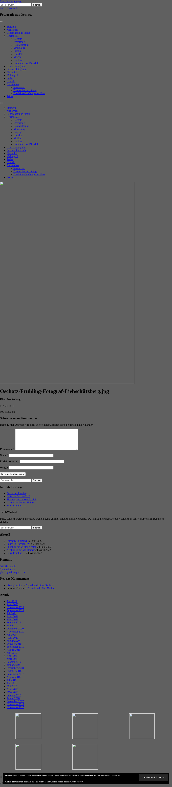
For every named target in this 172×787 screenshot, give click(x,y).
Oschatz (17, 38)
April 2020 (12, 637)
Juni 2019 (12, 652)
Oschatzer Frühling (17, 493)
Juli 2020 (11, 634)
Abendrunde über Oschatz (39, 585)
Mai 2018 (12, 686)
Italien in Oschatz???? (18, 496)
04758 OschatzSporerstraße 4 (8, 568)
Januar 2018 (13, 698)
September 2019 (15, 646)
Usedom (17, 60)
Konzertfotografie (16, 66)
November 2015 (15, 707)
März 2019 (12, 658)
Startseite (11, 26)
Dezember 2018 (15, 667)
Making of (12, 75)
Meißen (17, 57)
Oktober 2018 (14, 671)
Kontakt (11, 81)
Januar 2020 (13, 640)
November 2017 (15, 704)
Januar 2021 (13, 625)
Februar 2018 (14, 695)
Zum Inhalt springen (11, 1)
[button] (28, 726)
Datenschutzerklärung (25, 90)
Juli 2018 (11, 680)
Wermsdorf (19, 41)
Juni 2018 (12, 683)
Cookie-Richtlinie (77, 782)
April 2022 (12, 604)
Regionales (12, 35)
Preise (10, 78)
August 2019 (13, 649)
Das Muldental (21, 44)
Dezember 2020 (15, 628)
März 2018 (12, 692)
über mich (12, 72)
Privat (10, 96)
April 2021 (12, 616)
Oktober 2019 (14, 643)
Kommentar (7, 449)
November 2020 (15, 631)
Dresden (17, 54)
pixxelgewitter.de (9, 8)
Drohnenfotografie (16, 69)
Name (4, 455)
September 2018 (15, 674)
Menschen (12, 29)
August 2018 (13, 677)
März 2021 (12, 619)
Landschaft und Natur (18, 32)
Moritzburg (19, 47)
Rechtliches (13, 84)
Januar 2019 (13, 664)
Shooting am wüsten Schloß (21, 499)
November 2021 (15, 607)
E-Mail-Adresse (9, 461)
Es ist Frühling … (16, 505)
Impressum (19, 87)
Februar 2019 (14, 661)
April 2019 (12, 655)
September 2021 (15, 610)
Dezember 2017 (15, 701)
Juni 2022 (12, 601)
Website (4, 467)
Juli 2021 (11, 613)
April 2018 (12, 689)
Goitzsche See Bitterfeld (26, 63)
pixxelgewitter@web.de (12, 572)
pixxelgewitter (14, 585)
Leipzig (17, 50)
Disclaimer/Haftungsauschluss (29, 93)
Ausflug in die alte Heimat (21, 502)
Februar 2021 (14, 622)
